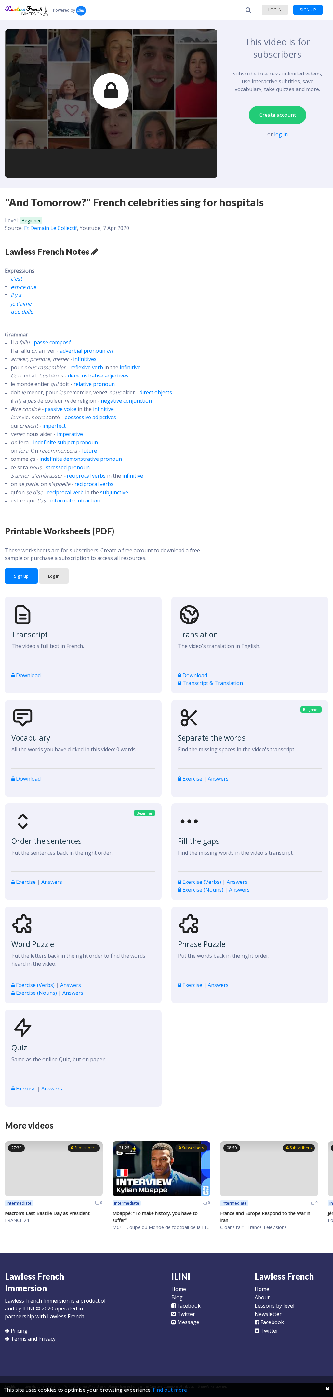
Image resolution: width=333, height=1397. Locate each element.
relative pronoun (94, 384)
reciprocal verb (65, 492)
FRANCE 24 (17, 1220)
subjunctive (114, 492)
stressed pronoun (68, 467)
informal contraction (75, 500)
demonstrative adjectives (98, 375)
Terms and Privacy (33, 1338)
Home (178, 1289)
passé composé (53, 342)
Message (187, 1322)
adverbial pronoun (86, 350)
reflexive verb (86, 367)
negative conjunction (126, 400)
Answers (218, 778)
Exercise (192, 778)
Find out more (170, 1389)
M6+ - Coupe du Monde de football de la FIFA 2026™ (170, 1227)
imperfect (54, 425)
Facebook (188, 1305)
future (89, 450)
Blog (177, 1297)
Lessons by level (274, 1305)
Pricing (19, 1330)
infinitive (130, 367)
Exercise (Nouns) (203, 889)
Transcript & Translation (212, 683)
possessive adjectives (90, 417)
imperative (70, 434)
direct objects (156, 392)
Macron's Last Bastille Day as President (47, 1213)
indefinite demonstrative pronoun (80, 458)
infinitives (85, 359)
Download (28, 675)
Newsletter (268, 1314)
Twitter (185, 1314)
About (262, 1297)
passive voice (60, 409)
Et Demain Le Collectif (50, 228)
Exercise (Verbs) (201, 881)
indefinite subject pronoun (65, 442)
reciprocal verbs (86, 475)
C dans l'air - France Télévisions (253, 1227)
